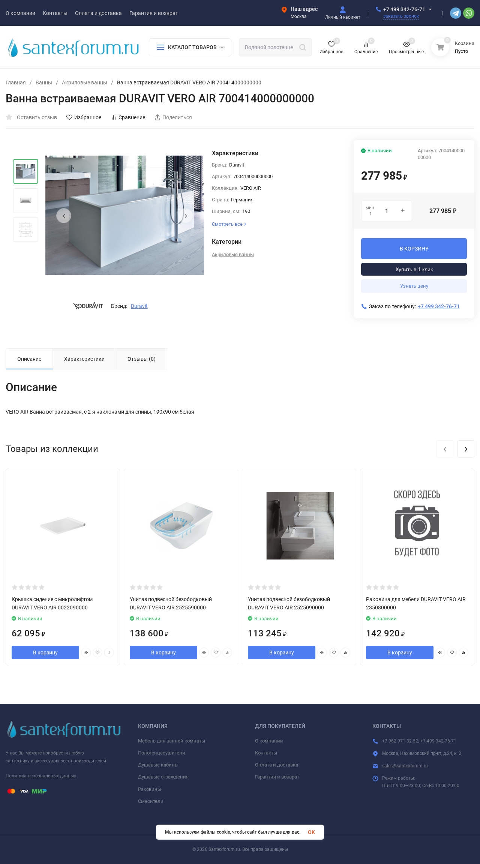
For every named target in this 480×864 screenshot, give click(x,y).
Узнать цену (414, 286)
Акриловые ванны (84, 82)
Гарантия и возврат (277, 777)
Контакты (266, 753)
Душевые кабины (158, 765)
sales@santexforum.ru (405, 765)
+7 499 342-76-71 (404, 9)
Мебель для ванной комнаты (171, 741)
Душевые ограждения (163, 777)
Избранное (87, 117)
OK (311, 832)
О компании (269, 741)
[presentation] (63, 215)
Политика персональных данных (41, 775)
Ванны (44, 82)
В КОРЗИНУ (414, 249)
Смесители (151, 801)
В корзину (45, 653)
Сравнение (131, 117)
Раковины (149, 789)
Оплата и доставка (276, 765)
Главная (16, 82)
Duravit (139, 306)
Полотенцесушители (161, 753)
